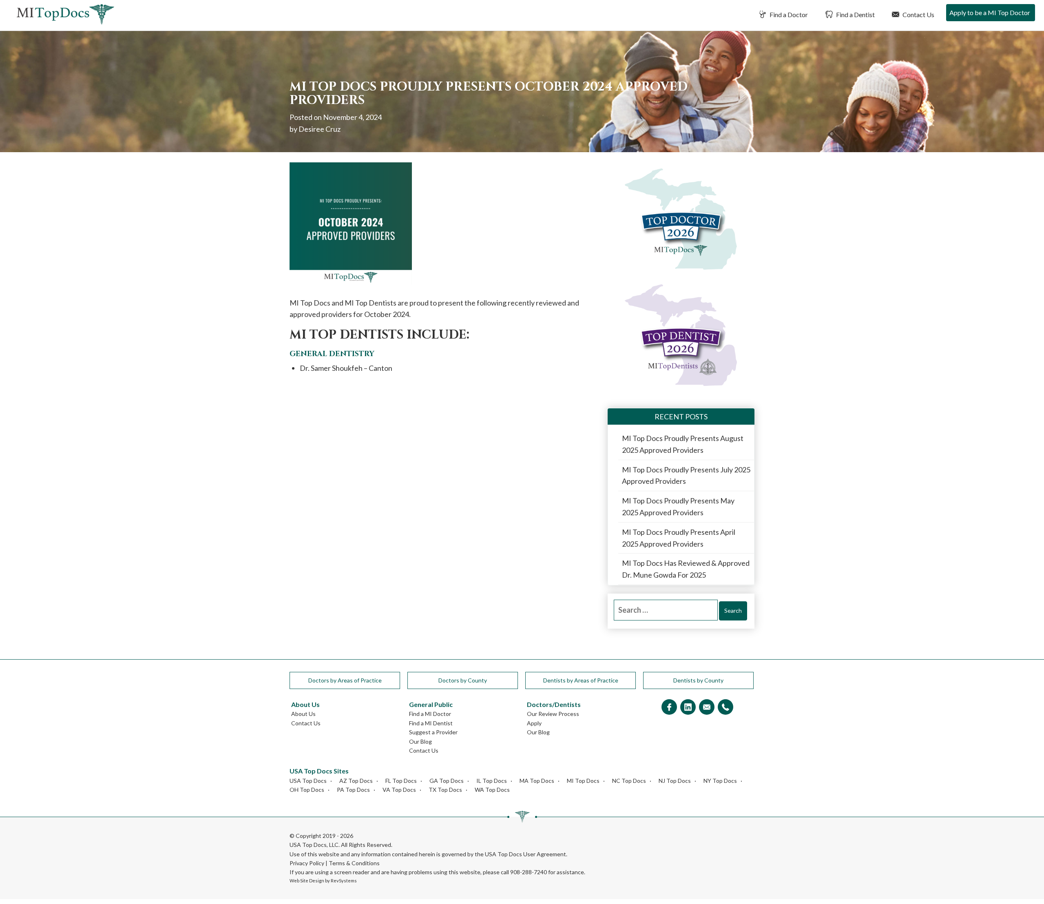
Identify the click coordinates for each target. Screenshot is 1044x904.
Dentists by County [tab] (698, 680)
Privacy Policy (307, 863)
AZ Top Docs (356, 780)
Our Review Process (553, 713)
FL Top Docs (401, 780)
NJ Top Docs (675, 780)
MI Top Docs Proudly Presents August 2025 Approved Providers (682, 444)
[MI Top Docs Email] (706, 707)
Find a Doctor (788, 14)
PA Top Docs (353, 789)
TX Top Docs (445, 789)
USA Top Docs (308, 780)
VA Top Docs (399, 789)
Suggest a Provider (433, 732)
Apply (534, 723)
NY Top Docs (720, 780)
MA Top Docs (537, 780)
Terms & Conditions (354, 863)
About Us (303, 713)
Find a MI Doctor (430, 713)
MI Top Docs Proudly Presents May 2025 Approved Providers (678, 506)
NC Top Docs (629, 780)
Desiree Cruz (320, 128)
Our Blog (420, 741)
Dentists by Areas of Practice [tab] (580, 680)
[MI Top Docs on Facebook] (669, 707)
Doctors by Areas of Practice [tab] (345, 680)
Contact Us (917, 14)
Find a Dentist (855, 14)
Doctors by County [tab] (462, 680)
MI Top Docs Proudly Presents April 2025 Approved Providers (678, 537)
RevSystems (344, 880)
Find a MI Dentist (431, 723)
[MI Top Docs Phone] (725, 707)
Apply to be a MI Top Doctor (989, 12)
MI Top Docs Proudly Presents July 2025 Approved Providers (686, 475)
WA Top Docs (492, 789)
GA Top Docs (446, 780)
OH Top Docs (307, 789)
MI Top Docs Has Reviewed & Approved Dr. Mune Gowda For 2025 (686, 568)
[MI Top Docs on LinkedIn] (688, 707)
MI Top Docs (583, 780)
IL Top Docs (491, 780)
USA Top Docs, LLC (314, 844)
